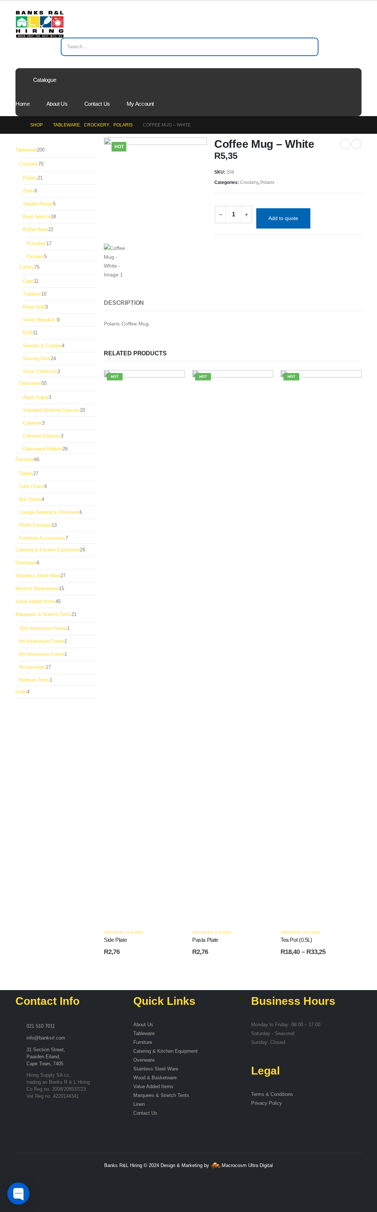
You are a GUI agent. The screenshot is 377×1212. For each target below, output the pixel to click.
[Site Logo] (39, 24)
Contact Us (97, 104)
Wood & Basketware (155, 1077)
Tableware (144, 1033)
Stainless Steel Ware (155, 1069)
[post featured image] (144, 646)
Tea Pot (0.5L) (296, 940)
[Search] (308, 46)
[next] (356, 144)
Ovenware (144, 1060)
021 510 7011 (41, 1026)
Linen (139, 1104)
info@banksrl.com (46, 1038)
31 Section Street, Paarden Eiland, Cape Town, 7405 (46, 1056)
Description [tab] (124, 303)
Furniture (142, 1042)
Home (22, 104)
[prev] (345, 144)
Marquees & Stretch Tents (161, 1095)
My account (140, 104)
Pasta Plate (205, 940)
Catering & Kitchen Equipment (165, 1051)
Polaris (267, 182)
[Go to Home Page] (17, 125)
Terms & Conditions (272, 1094)
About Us (57, 104)
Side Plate (115, 940)
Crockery (249, 182)
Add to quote (283, 218)
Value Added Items (153, 1086)
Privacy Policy (266, 1103)
